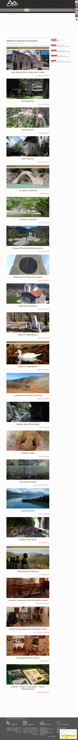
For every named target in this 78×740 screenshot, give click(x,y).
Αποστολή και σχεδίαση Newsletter (47, 729)
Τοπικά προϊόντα (54, 10)
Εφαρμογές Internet (61, 729)
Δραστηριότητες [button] (33, 10)
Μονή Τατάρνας (28, 159)
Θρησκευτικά (12, 43)
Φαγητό (42, 10)
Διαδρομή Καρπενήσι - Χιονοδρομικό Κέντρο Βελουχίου (60, 46)
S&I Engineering (65, 724)
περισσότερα (17, 731)
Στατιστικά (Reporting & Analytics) (46, 732)
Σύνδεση (19, 718)
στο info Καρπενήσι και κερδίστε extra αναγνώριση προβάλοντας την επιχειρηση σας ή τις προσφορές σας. (13, 729)
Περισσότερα (64, 733)
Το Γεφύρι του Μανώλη (28, 191)
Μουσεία (15, 43)
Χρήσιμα (64, 10)
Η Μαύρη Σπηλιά (28, 453)
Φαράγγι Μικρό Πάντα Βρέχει (27, 424)
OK (68, 735)
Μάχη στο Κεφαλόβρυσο (28, 335)
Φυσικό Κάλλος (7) (11, 342)
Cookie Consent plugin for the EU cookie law (68, 737)
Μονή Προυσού (28, 130)
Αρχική (7, 718)
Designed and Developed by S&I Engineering (69, 739)
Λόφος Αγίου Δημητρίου (28, 306)
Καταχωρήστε (31, 724)
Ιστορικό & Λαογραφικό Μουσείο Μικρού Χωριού (28, 629)
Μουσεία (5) (9, 547)
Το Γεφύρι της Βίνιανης (28, 219)
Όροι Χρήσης (11, 718)
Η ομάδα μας (69, 10)
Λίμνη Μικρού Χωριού (27, 482)
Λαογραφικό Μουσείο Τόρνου (27, 658)
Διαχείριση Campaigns (44, 731)
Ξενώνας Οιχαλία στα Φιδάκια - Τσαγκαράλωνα (58, 56)
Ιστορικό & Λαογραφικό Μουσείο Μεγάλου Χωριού (28, 600)
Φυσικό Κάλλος (20, 43)
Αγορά (22, 10)
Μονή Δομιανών (28, 101)
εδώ (20, 731)
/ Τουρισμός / (53, 55)
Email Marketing (43, 727)
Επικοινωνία (23, 718)
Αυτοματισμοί (59, 731)
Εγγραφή (15, 718)
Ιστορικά (7, 43)
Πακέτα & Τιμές (43, 733)
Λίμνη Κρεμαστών (28, 511)
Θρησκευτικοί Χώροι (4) (12, 48)
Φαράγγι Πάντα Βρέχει (28, 540)
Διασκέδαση (47, 10)
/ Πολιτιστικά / (53, 39)
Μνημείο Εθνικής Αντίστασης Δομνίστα (28, 248)
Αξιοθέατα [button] (27, 10)
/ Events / (53, 60)
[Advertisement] (39, 27)
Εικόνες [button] (59, 10)
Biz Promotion (47, 724)
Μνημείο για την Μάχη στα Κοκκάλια (28, 277)
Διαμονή (38, 10)
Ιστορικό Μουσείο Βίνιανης (27, 571)
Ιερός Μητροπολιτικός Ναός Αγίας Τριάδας (28, 72)
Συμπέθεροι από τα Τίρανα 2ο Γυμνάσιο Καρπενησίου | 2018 (60, 41)
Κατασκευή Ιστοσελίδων (61, 727)
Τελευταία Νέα (54, 38)
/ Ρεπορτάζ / (53, 50)
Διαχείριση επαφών (44, 730)
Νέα (19, 10)
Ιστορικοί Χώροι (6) (11, 166)
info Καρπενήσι (9, 14)
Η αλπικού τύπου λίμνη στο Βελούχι (28, 395)
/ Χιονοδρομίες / (54, 45)
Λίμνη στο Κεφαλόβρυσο (28, 367)
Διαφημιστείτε (14, 724)
